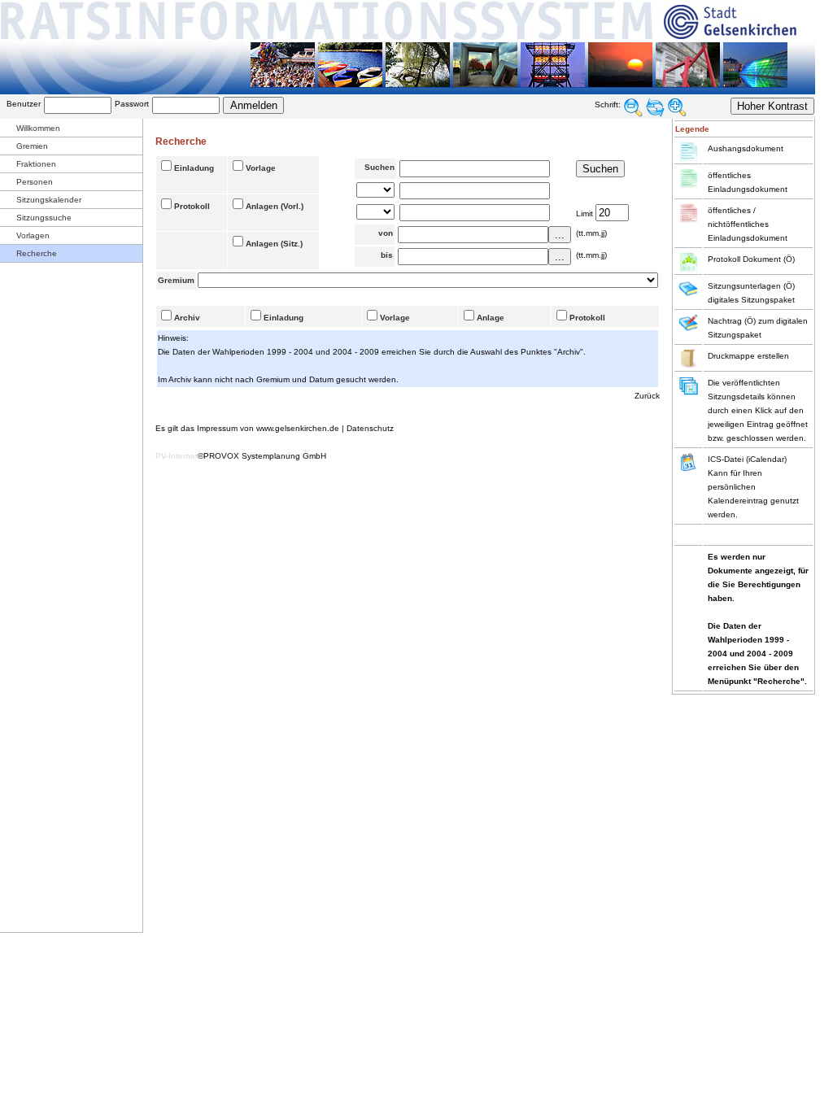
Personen (34, 181)
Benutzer (24, 103)
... (560, 235)
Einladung (194, 167)
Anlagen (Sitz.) (274, 243)
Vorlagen (33, 235)
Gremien (32, 146)
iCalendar (766, 459)
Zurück (647, 395)
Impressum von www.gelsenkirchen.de (268, 428)
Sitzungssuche (44, 217)
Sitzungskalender (48, 199)
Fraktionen (36, 163)
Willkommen (38, 128)
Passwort (132, 103)
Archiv (187, 317)
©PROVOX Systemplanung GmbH (262, 455)
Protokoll (192, 206)
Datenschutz (370, 428)
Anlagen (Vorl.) (274, 206)
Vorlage (261, 167)
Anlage (490, 317)
